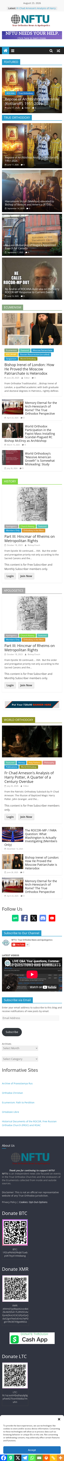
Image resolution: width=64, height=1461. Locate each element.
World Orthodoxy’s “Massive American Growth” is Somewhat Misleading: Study (40, 458)
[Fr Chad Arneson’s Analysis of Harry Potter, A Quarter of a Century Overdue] (32, 727)
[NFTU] (5, 50)
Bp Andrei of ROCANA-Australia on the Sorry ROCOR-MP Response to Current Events (32, 290)
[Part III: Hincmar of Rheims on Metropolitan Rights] (32, 489)
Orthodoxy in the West (33, 530)
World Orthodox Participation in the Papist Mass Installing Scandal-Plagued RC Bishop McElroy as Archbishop (29, 433)
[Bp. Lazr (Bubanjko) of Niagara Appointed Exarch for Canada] (32, 216)
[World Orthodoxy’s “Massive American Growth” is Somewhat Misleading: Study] (12, 452)
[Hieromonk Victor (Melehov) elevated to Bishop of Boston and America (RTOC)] (32, 172)
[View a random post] (58, 50)
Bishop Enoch (34, 545)
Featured (25, 350)
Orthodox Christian (12, 1092)
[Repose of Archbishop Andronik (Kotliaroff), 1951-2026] (32, 69)
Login (10, 576)
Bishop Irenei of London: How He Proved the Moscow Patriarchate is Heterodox (29, 369)
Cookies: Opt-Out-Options (33, 1202)
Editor (28, 107)
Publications (11, 766)
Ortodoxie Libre (10, 1111)
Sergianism (11, 358)
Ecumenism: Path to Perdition (18, 1102)
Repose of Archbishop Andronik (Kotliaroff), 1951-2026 (31, 101)
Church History (27, 526)
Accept (32, 1450)
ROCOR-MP (11, 354)
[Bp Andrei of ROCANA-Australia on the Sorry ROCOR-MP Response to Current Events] (32, 259)
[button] (59, 1419)
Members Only (13, 530)
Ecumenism (11, 350)
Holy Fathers (34, 762)
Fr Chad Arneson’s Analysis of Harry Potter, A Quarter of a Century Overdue (29, 777)
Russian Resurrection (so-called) (34, 354)
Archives (6, 1043)
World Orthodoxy (28, 358)
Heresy (21, 762)
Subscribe (12, 1032)
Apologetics (11, 526)
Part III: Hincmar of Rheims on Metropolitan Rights (29, 538)
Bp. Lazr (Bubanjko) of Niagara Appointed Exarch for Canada (30, 246)
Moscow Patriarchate (42, 350)
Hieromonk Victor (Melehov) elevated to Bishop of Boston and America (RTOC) (29, 203)
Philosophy (49, 762)
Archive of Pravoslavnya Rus (17, 1083)
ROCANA (11, 93)
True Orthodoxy (26, 93)
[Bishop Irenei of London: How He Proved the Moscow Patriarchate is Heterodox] (32, 315)
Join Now (26, 576)
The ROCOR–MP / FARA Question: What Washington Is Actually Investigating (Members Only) (30, 837)
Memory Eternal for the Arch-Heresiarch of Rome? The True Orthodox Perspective (41, 408)
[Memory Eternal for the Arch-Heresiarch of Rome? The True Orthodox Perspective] (12, 401)
